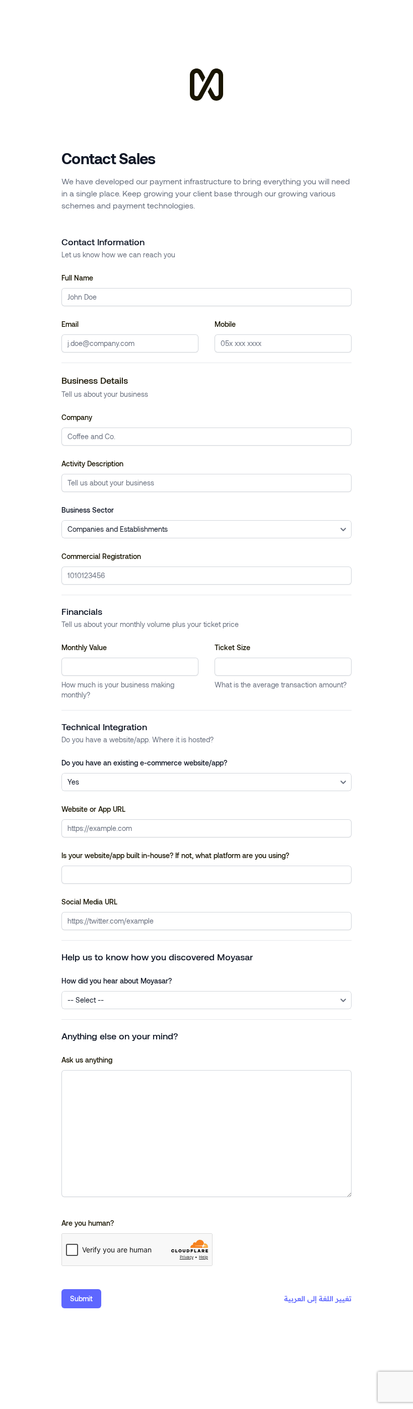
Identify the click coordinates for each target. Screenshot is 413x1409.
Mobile (225, 324)
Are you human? (87, 1223)
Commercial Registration (101, 556)
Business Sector (87, 510)
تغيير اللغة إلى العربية (318, 1298)
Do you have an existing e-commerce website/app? (144, 762)
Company (76, 417)
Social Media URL (89, 901)
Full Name (77, 277)
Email (70, 324)
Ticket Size (232, 647)
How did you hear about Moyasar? (116, 980)
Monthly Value (84, 647)
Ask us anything (86, 1059)
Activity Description (92, 463)
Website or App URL (93, 809)
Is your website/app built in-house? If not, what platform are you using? (175, 855)
